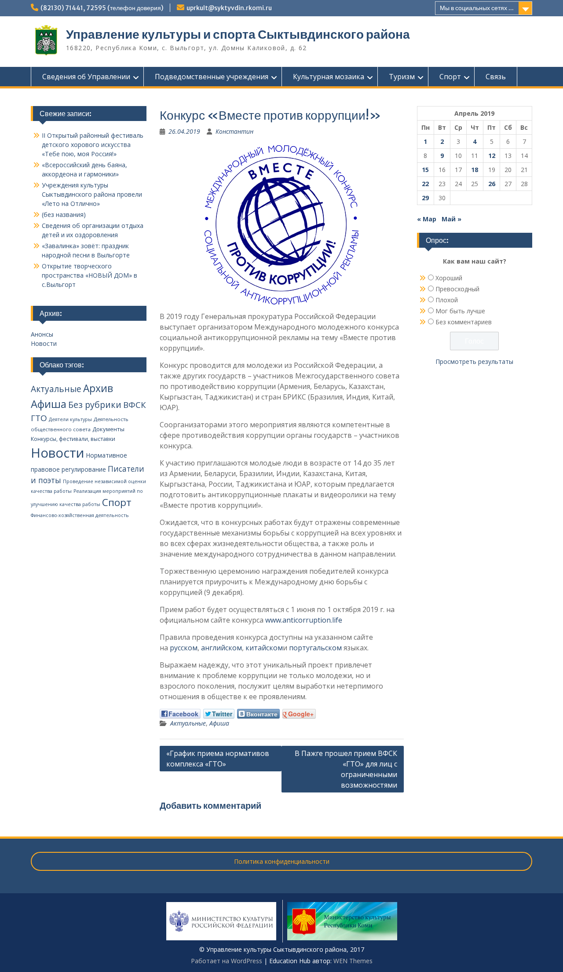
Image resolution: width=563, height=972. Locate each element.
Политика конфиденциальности (281, 861)
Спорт (450, 76)
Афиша (219, 723)
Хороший (448, 278)
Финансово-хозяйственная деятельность (80, 515)
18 (474, 169)
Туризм (402, 76)
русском (183, 648)
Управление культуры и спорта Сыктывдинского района (238, 34)
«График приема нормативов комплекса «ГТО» (217, 758)
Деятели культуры (70, 419)
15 (425, 169)
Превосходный (457, 289)
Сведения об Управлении (86, 76)
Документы (108, 429)
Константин (234, 131)
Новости (44, 343)
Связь (496, 76)
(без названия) (64, 214)
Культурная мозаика (328, 76)
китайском (264, 648)
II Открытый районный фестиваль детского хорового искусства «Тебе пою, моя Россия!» (92, 144)
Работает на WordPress (226, 961)
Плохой (446, 300)
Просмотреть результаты (474, 361)
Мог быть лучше (460, 311)
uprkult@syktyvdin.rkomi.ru (229, 8)
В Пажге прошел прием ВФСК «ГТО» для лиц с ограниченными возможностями (346, 769)
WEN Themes (353, 961)
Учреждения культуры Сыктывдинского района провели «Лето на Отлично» (92, 194)
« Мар (426, 219)
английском (221, 648)
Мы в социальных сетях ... (477, 8)
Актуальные (188, 723)
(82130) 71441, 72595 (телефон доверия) (101, 8)
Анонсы (42, 334)
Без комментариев (463, 322)
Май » (451, 219)
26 (491, 184)
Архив (98, 388)
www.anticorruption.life (303, 620)
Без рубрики (94, 405)
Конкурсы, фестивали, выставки (73, 439)
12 (491, 155)
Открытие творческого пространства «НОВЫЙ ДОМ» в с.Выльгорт (89, 275)
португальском (315, 648)
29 (425, 198)
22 (425, 184)
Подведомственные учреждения (211, 76)
